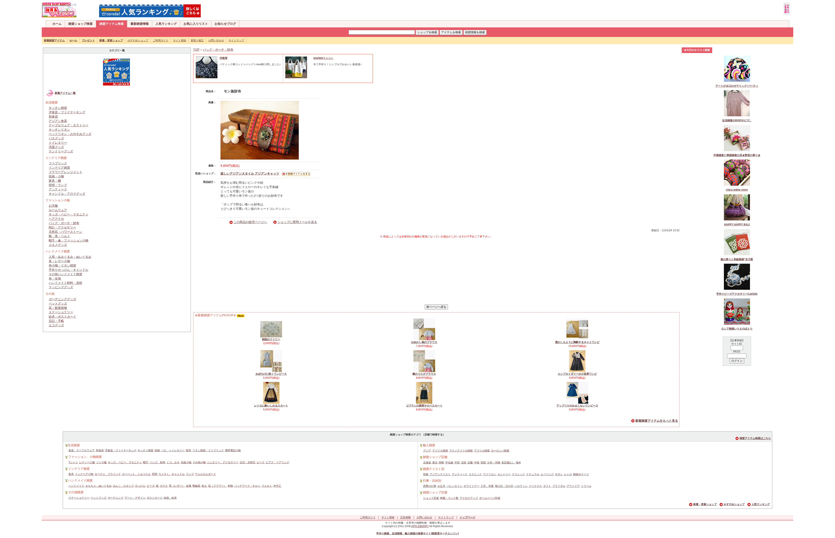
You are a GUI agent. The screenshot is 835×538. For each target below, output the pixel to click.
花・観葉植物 (58, 308)
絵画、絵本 (170, 497)
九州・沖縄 (493, 462)
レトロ (568, 474)
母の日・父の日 (504, 486)
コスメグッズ (58, 245)
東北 (435, 462)
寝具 (188, 450)
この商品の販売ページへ (250, 222)
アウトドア (573, 486)
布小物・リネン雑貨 (62, 265)
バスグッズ (56, 138)
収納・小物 (56, 176)
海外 (518, 462)
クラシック (518, 474)
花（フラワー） (217, 485)
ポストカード (154, 497)
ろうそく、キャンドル (172, 474)
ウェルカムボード (205, 474)
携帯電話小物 (233, 450)
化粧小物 (186, 462)
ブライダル (558, 486)
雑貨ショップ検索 (80, 23)
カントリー (504, 474)
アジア (427, 450)
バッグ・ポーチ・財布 (64, 223)
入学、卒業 (487, 486)
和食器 (53, 116)
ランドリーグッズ (61, 151)
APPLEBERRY (420, 526)
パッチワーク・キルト (247, 485)
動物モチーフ (581, 474)
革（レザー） (177, 485)
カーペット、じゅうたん (136, 474)
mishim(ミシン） (323, 58)
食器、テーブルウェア (81, 450)
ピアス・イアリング (277, 462)
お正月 (441, 486)
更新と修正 (197, 40)
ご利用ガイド (161, 40)
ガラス (164, 485)
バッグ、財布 (157, 462)
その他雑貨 (76, 492)
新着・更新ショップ (705, 504)
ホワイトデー (471, 486)
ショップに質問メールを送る (297, 222)
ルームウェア (58, 210)
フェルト (267, 485)
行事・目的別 (432, 480)
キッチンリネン (59, 129)
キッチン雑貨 (58, 108)
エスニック (475, 474)
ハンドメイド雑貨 (80, 480)
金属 (188, 485)
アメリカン (489, 474)
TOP (196, 49)
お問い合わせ (216, 40)
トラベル (586, 486)
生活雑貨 (74, 445)
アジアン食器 (58, 121)
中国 (476, 462)
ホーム (57, 23)
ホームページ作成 (489, 498)
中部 (457, 462)
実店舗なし (507, 462)
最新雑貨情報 (139, 23)
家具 (71, 474)
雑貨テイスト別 (433, 469)
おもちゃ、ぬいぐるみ (98, 485)
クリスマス (535, 486)
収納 (157, 450)
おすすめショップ (137, 40)
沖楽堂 (223, 58)
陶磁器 (196, 485)
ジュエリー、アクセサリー (222, 462)
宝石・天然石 (247, 462)
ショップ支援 (431, 498)
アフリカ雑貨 (482, 450)
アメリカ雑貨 (440, 450)
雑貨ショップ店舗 (435, 457)
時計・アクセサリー (62, 227)
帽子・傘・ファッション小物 (68, 240)
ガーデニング (115, 497)
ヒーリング (547, 474)
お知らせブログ (225, 23)
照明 (154, 474)
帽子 (145, 462)
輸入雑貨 (429, 445)
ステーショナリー (61, 312)
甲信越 (449, 462)
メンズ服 (101, 462)
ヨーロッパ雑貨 (500, 450)
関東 (441, 462)
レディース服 (87, 462)
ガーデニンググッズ (62, 299)
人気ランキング (166, 23)
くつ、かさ (173, 462)
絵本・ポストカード (62, 316)
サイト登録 (179, 40)
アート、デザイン (135, 497)
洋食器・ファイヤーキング (67, 112)
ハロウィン (521, 486)
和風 (425, 474)
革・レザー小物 (59, 261)
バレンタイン (454, 486)
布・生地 (55, 278)
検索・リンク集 (449, 498)
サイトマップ (236, 40)
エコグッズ (56, 325)
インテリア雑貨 (59, 167)
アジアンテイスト (440, 474)
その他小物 (199, 462)
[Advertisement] (436, 271)
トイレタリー (58, 142)
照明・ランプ (58, 185)
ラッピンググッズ (61, 287)
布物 (230, 485)
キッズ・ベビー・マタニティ (68, 214)
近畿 (470, 462)
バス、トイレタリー (173, 450)
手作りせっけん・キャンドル (68, 269)
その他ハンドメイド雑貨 (65, 274)
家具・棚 (55, 180)
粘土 (204, 485)
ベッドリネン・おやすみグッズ (70, 134)
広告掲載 (405, 517)
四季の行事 (429, 486)
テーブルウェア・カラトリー (68, 125)
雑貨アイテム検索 (111, 23)
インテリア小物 (84, 474)
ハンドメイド (76, 485)
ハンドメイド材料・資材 (65, 283)
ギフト (547, 486)
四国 (483, 462)
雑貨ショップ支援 (435, 492)
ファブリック (58, 163)
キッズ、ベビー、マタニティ (125, 462)
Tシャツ (73, 462)
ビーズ (260, 462)
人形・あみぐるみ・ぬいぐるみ (70, 256)
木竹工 (277, 485)
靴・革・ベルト (59, 236)
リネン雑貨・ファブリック (208, 450)
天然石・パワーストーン (65, 231)
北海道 (427, 462)
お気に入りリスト (196, 23)
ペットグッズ (58, 303)
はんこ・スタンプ (123, 485)
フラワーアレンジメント (65, 172)
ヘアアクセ (56, 218)
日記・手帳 (56, 321)
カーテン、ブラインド (108, 474)
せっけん (140, 485)
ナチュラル (532, 474)
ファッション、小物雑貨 (85, 456)
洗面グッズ (56, 147)
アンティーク (58, 189)
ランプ (190, 474)
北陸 (463, 462)
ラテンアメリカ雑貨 (461, 450)
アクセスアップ (469, 498)
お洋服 (53, 205)
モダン (559, 474)
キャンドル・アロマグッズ (67, 193)
